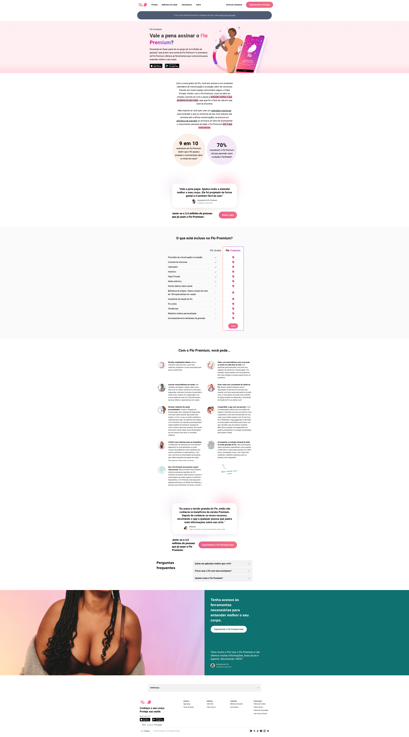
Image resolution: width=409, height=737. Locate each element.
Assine (233, 326)
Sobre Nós (210, 704)
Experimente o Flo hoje (259, 4)
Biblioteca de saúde (236, 704)
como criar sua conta (227, 15)
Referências (154, 688)
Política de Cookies (260, 704)
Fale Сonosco (211, 707)
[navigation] (154, 4)
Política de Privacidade (261, 710)
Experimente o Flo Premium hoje (218, 544)
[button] (204, 688)
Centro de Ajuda (188, 707)
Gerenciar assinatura (234, 5)
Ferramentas (234, 707)
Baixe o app (228, 215)
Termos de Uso (258, 707)
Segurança (186, 704)
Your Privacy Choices (260, 714)
